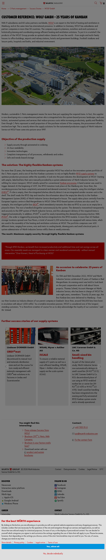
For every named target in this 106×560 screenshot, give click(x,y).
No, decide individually (53, 554)
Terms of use (53, 542)
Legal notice (40, 542)
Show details (7, 542)
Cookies (30, 542)
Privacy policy (19, 542)
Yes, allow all (53, 547)
